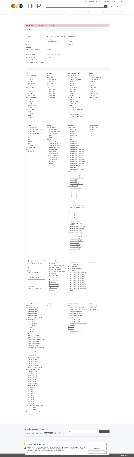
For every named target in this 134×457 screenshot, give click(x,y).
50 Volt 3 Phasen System (75, 262)
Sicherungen (92, 95)
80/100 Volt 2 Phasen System (76, 264)
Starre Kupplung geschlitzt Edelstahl (76, 223)
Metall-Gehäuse (93, 87)
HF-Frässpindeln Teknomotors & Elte (34, 129)
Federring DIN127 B (32, 353)
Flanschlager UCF (53, 157)
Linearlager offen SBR (75, 165)
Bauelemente (92, 75)
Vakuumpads (73, 107)
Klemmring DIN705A (74, 213)
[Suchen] (105, 6)
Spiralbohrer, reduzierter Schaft (77, 313)
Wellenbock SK (73, 135)
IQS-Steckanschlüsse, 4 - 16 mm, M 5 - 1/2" (36, 267)
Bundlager (51, 135)
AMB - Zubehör (29, 149)
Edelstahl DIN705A (32, 321)
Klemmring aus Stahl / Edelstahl (33, 319)
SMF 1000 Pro (50, 83)
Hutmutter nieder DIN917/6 (34, 337)
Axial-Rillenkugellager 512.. (55, 145)
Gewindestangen (30, 305)
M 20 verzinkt (31, 403)
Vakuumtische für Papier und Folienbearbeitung (77, 117)
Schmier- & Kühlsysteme (74, 97)
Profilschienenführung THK (76, 129)
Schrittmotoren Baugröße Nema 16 (78, 278)
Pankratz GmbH (50, 57)
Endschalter (92, 81)
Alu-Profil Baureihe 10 (31, 109)
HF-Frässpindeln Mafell (31, 127)
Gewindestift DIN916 (32, 315)
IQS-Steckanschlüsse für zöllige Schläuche (35, 264)
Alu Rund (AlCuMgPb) (54, 275)
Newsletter (119, 1)
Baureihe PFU (52, 97)
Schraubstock (92, 262)
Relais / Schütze (93, 91)
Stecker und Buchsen (94, 97)
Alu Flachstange (52, 260)
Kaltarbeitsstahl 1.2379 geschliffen (78, 202)
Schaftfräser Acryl (74, 331)
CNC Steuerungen (72, 77)
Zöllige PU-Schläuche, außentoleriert (36, 283)
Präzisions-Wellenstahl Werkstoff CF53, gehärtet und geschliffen (77, 204)
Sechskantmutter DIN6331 (34, 341)
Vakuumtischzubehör (75, 120)
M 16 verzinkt (31, 401)
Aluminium (49, 258)
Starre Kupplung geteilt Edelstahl (77, 228)
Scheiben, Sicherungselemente (33, 369)
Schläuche (28, 270)
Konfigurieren (97, 448)
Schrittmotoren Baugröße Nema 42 (78, 286)
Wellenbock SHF (73, 133)
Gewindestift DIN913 (32, 309)
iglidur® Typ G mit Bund (54, 131)
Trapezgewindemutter (75, 173)
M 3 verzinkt (30, 387)
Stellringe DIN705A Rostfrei (32, 409)
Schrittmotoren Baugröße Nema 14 (78, 276)
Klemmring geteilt (74, 217)
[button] (111, 6)
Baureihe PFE (52, 93)
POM (50, 296)
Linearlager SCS (73, 167)
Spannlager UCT (52, 161)
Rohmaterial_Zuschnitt (31, 54)
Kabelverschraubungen (96, 77)
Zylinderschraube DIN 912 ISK (35, 317)
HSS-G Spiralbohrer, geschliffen (77, 309)
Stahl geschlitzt (31, 329)
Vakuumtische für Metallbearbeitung (74, 113)
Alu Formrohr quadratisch (55, 269)
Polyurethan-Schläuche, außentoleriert (33, 273)
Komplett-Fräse (52, 79)
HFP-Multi (30, 141)
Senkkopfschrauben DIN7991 (33, 385)
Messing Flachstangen (54, 279)
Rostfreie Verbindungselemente (33, 351)
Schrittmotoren (73, 89)
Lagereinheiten (73, 190)
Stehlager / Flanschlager (52, 155)
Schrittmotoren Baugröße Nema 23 (78, 282)
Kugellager (49, 139)
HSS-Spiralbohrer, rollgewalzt (77, 307)
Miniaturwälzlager (53, 149)
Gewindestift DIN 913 (33, 355)
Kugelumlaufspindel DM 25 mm (77, 196)
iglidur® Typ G (52, 129)
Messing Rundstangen (54, 285)
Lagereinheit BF (73, 179)
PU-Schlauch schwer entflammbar (36, 281)
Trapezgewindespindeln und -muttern (35, 59)
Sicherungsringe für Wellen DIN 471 (34, 405)
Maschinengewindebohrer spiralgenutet (76, 322)
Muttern (28, 333)
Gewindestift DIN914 (32, 311)
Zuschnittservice (51, 34)
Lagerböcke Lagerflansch (54, 147)
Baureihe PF (51, 91)
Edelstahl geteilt (31, 325)
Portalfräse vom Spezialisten (53, 54)
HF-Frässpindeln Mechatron (32, 133)
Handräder (70, 290)
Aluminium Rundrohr (54, 267)
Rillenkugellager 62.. (53, 153)
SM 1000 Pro (50, 77)
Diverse (49, 305)
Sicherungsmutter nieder (34, 345)
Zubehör (30, 85)
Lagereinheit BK (73, 181)
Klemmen (91, 85)
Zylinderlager (52, 137)
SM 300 (49, 75)
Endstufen (72, 91)
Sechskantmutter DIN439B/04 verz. (36, 339)
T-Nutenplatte (71, 122)
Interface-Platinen (74, 87)
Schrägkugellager (53, 141)
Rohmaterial (29, 52)
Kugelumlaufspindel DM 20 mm (77, 194)
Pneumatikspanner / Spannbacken (97, 258)
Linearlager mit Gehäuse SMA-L (77, 163)
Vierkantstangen (52, 292)
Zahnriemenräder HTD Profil (76, 238)
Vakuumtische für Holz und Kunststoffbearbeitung (76, 110)
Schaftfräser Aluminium (75, 333)
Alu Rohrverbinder (53, 273)
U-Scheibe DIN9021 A (33, 365)
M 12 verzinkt (31, 399)
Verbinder (30, 81)
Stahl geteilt (30, 331)
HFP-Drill (30, 139)
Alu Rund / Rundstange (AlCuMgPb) (57, 271)
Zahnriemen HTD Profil (75, 246)
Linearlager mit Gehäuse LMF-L (77, 151)
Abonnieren (104, 431)
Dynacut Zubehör (74, 101)
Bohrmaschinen (93, 127)
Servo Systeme (73, 83)
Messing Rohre (52, 281)
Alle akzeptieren (97, 444)
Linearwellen (71, 200)
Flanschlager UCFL (53, 159)
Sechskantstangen (53, 287)
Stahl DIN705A (31, 327)
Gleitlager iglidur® (51, 127)
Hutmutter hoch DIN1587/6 (34, 335)
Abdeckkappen (31, 83)
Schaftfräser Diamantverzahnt (77, 335)
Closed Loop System (72, 260)
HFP (28, 137)
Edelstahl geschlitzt (32, 323)
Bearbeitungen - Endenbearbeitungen (56, 36)
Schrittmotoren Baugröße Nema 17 (78, 280)
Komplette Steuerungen (75, 79)
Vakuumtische (71, 105)
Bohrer (69, 305)
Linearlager (70, 139)
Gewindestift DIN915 (32, 313)
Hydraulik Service (93, 305)
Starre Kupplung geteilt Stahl (76, 230)
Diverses (72, 137)
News (108, 1)
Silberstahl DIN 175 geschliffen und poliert (78, 208)
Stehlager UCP (52, 163)
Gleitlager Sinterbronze (52, 133)
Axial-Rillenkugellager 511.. (55, 143)
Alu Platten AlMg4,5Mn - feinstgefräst (54, 262)
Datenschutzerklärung (49, 432)
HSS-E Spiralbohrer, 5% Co (76, 311)
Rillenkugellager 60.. (53, 151)
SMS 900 (49, 85)
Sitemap (70, 41)
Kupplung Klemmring (73, 211)
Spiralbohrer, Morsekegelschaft (77, 315)
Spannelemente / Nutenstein (96, 260)
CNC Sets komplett (72, 258)
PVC (50, 298)
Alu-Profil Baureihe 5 (31, 75)
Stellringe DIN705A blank (32, 407)
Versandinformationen (52, 41)
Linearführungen (72, 127)
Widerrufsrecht (71, 36)
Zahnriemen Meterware (75, 251)
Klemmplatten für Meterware (77, 253)
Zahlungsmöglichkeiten (52, 39)
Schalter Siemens (95, 79)
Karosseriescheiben (32, 373)
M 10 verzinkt (31, 397)
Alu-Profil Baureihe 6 (31, 87)
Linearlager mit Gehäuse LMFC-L (77, 153)
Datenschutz (37, 452)
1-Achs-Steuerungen (73, 266)
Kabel (90, 83)
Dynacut (72, 99)
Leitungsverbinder (30, 258)
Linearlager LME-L (74, 147)
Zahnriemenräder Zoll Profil (76, 240)
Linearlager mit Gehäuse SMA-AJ (77, 161)
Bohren (92, 133)
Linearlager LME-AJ (74, 145)
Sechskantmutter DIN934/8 (34, 343)
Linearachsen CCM (74, 131)
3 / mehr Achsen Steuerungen (75, 268)
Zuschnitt (49, 300)
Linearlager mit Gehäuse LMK (77, 155)
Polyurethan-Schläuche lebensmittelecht (33, 285)
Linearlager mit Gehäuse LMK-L (77, 157)
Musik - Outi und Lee (94, 309)
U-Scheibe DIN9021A (32, 383)
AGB (69, 34)
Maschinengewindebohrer (76, 319)
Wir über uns (50, 49)
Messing (49, 277)
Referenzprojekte (100, 1)
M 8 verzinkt (30, 395)
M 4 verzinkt (30, 389)
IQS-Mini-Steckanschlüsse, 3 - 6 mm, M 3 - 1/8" (36, 260)
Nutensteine (31, 79)
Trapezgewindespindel (73, 171)
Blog (86, 1)
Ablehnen (97, 452)
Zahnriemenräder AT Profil (76, 234)
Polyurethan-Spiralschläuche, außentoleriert (34, 289)
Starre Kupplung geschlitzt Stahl (77, 226)
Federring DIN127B (32, 371)
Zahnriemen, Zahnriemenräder (75, 232)
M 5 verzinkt (30, 391)
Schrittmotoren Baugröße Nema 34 (78, 284)
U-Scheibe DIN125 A (32, 359)
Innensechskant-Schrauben (32, 307)
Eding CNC (72, 85)
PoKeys (71, 81)
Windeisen (72, 324)
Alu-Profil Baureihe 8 (31, 97)
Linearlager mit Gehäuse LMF (77, 149)
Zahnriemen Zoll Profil (75, 249)
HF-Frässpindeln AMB (31, 131)
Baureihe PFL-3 (52, 89)
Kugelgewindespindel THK (76, 188)
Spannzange (31, 145)
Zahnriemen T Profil (74, 242)
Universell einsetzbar (75, 337)
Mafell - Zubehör (30, 151)
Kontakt (113, 1)
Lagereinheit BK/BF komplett (76, 183)
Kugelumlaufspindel (73, 185)
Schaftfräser (71, 328)
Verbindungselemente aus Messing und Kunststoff (36, 348)
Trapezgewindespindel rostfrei (77, 177)
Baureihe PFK (52, 95)
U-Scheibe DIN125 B (32, 361)
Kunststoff (49, 294)
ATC (29, 135)
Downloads (91, 1)
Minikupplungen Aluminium (76, 221)
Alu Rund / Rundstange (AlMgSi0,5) (57, 265)
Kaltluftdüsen (73, 103)
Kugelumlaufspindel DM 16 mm (77, 192)
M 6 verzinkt (30, 393)
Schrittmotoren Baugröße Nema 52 (78, 288)
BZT (48, 87)
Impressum (29, 452)
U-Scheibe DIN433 (32, 363)
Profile (29, 77)
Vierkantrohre (52, 290)
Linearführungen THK (31, 57)
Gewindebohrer (72, 317)
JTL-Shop (126, 455)
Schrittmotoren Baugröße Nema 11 (78, 274)
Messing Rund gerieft (54, 283)
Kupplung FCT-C (73, 219)
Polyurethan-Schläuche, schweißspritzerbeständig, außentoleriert (34, 277)
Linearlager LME (73, 141)
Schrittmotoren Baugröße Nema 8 (78, 272)
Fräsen (92, 135)
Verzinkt (29, 413)
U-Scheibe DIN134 (32, 379)
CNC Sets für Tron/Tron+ (74, 75)
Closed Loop (73, 93)
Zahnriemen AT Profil (75, 244)
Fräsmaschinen (92, 129)
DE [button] (80, 1)
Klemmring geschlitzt (75, 215)
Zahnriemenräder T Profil (76, 236)
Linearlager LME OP (74, 143)
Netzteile (72, 95)
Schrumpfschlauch (93, 93)
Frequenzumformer (30, 147)
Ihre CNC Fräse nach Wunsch (33, 49)
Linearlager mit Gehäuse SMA (77, 159)
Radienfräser (71, 326)
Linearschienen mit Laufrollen (77, 169)
